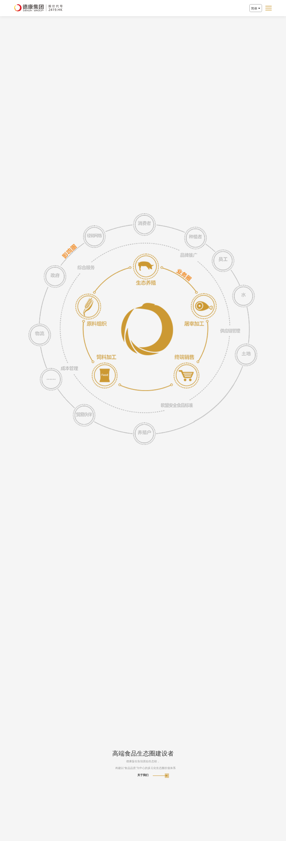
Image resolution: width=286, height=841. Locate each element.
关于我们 (143, 775)
